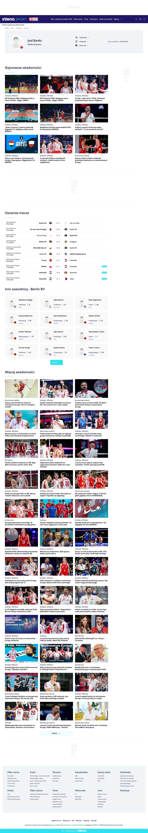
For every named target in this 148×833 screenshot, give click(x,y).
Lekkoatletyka (102, 802)
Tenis (55, 790)
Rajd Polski (78, 799)
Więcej (54, 362)
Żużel (32, 772)
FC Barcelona (11, 786)
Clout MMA (101, 778)
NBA (76, 776)
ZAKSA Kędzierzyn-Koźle (127, 786)
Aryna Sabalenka (57, 804)
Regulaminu (52, 825)
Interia (7, 28)
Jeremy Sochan (79, 778)
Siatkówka (19, 28)
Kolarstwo (100, 804)
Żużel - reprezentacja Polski (38, 781)
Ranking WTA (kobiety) (59, 794)
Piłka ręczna (36, 790)
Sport (12, 28)
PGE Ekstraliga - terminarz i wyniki (39, 776)
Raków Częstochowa (13, 781)
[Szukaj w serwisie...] (136, 19)
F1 (75, 794)
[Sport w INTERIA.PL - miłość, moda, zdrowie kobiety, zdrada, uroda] (21, 19)
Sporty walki (104, 772)
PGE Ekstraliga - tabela (36, 778)
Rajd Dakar (78, 797)
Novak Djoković (57, 807)
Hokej (10, 790)
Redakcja (124, 790)
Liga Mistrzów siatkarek (127, 778)
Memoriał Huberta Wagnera (128, 781)
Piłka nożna (13, 772)
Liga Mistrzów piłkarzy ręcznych (39, 794)
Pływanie (100, 807)
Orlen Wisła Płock (35, 797)
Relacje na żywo (102, 794)
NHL (8, 794)
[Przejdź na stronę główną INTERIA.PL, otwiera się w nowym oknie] (8, 19)
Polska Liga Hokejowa (13, 799)
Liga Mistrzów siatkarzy (127, 776)
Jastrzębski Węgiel (125, 783)
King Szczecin (79, 781)
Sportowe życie (102, 799)
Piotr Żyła (55, 781)
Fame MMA (101, 776)
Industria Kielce (34, 799)
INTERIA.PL (96, 825)
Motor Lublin (34, 786)
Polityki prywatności (65, 825)
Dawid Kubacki (56, 776)
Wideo (99, 797)
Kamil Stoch (55, 778)
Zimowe (56, 772)
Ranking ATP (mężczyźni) (59, 797)
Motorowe (80, 790)
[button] (78, 19)
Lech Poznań (11, 783)
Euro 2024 (10, 776)
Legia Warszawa (12, 778)
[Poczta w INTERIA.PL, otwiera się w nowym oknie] (140, 19)
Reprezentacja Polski (13, 797)
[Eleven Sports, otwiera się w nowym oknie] (33, 19)
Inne (100, 790)
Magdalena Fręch (57, 802)
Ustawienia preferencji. (78, 825)
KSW (99, 781)
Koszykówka (81, 772)
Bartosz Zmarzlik (35, 783)
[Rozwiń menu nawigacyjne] (144, 19)
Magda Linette (56, 799)
